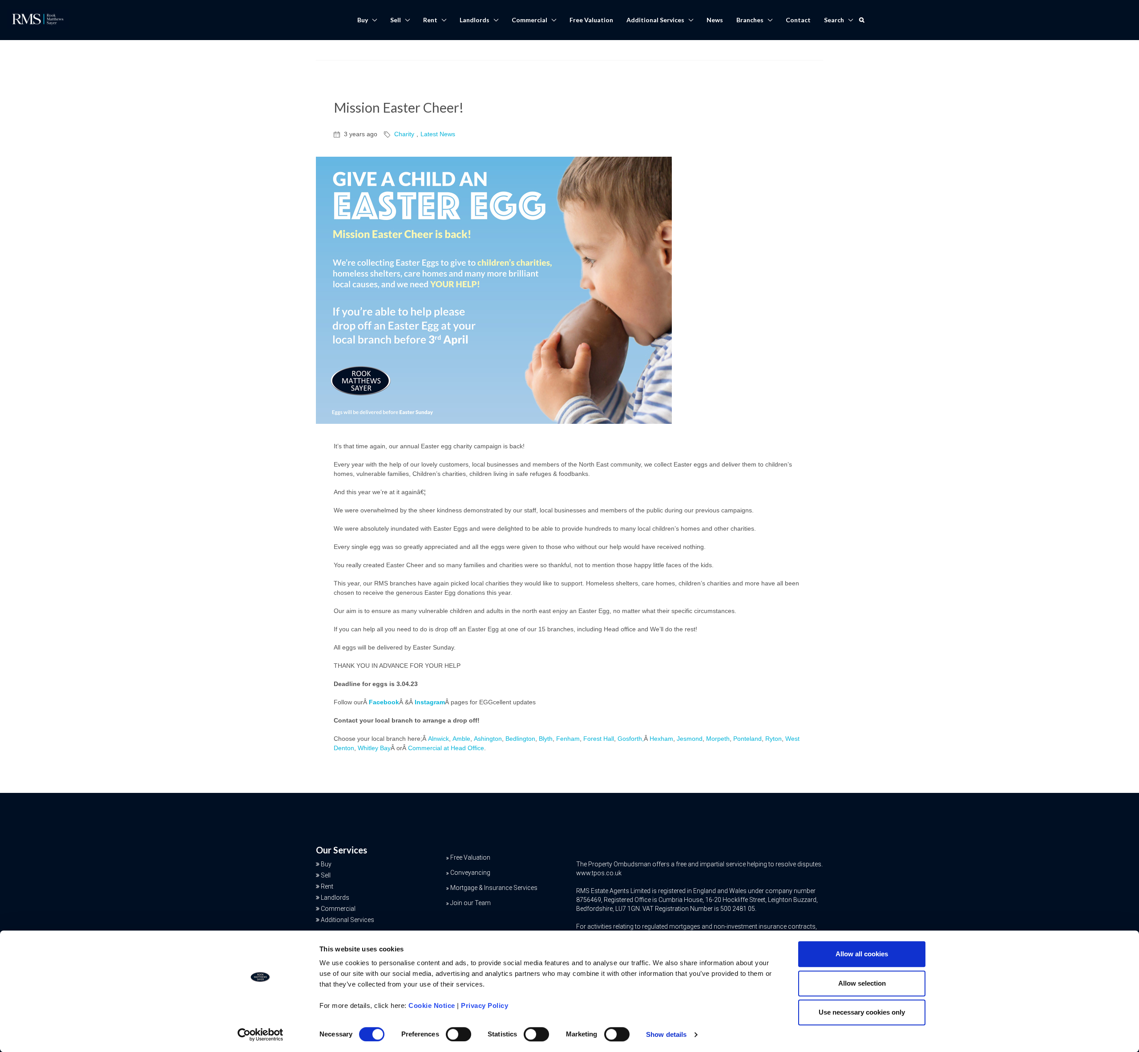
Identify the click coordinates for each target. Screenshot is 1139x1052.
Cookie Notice (431, 1005)
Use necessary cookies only (862, 1012)
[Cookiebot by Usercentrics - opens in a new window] (260, 1034)
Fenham (568, 738)
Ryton (773, 738)
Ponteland (747, 738)
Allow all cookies (862, 954)
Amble (461, 738)
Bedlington (520, 738)
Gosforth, (631, 738)
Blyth (546, 738)
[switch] (458, 1034)
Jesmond (690, 738)
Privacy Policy (484, 1005)
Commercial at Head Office (446, 747)
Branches (749, 20)
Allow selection (862, 983)
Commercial (529, 20)
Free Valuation (591, 20)
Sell (395, 20)
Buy (362, 20)
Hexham (661, 738)
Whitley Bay (374, 747)
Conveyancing (470, 872)
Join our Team (470, 902)
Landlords (474, 20)
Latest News (437, 134)
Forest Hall (598, 738)
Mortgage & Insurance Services (493, 887)
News (715, 20)
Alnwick (438, 738)
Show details (666, 1034)
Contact (798, 20)
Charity (404, 134)
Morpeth (718, 738)
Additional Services (655, 20)
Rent (430, 20)
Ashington (488, 738)
